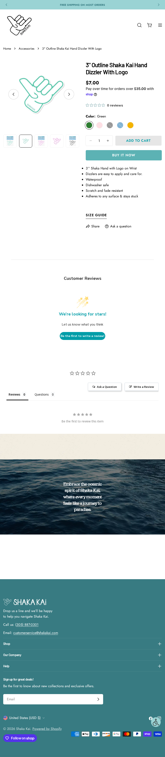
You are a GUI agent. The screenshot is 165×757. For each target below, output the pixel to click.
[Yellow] (130, 125)
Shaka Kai (23, 728)
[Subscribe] (98, 699)
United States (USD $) (25, 717)
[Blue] (120, 125)
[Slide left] (13, 94)
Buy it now (123, 155)
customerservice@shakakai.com (35, 632)
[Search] (139, 25)
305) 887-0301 (27, 624)
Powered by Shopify (47, 728)
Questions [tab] (42, 394)
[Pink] (99, 125)
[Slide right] (69, 94)
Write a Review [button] (144, 387)
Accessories (26, 48)
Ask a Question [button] (107, 387)
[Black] (109, 125)
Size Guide (96, 215)
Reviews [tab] (14, 394)
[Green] (89, 125)
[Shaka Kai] (19, 25)
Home (7, 48)
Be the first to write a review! (82, 336)
